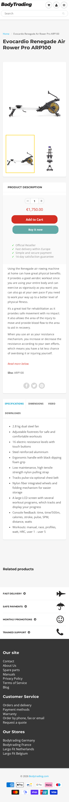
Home (6, 33)
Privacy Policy (12, 678)
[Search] (63, 13)
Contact (8, 661)
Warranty (9, 714)
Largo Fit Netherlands (18, 749)
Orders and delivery (17, 705)
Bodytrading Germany (19, 740)
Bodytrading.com (39, 776)
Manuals (9, 674)
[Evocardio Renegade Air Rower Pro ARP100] (34, 99)
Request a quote (15, 722)
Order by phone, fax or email (23, 718)
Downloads (13, 413)
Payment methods (16, 709)
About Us (9, 665)
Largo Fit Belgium (15, 753)
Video (51, 403)
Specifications (14, 403)
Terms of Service (15, 683)
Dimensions (36, 403)
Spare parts (11, 670)
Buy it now (35, 229)
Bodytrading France (17, 745)
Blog (6, 687)
